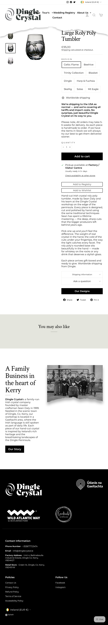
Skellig (68, 89)
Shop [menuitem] (37, 12)
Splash (11, 615)
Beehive (89, 64)
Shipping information (82, 274)
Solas (80, 89)
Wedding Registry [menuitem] (64, 12)
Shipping (65, 50)
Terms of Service (13, 596)
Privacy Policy (12, 587)
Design (66, 59)
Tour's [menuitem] (47, 12)
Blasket (93, 72)
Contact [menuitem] (57, 17)
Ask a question (82, 281)
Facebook (60, 582)
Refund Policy (12, 591)
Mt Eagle (93, 89)
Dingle (68, 80)
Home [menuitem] (28, 12)
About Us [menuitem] (84, 12)
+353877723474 (30, 546)
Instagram (60, 587)
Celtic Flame (71, 64)
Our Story (14, 449)
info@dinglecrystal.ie (23, 551)
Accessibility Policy (14, 600)
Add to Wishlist (82, 190)
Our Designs (82, 291)
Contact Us (10, 582)
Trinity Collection (74, 72)
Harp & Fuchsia (86, 80)
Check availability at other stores (80, 175)
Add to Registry (82, 184)
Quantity (68, 142)
